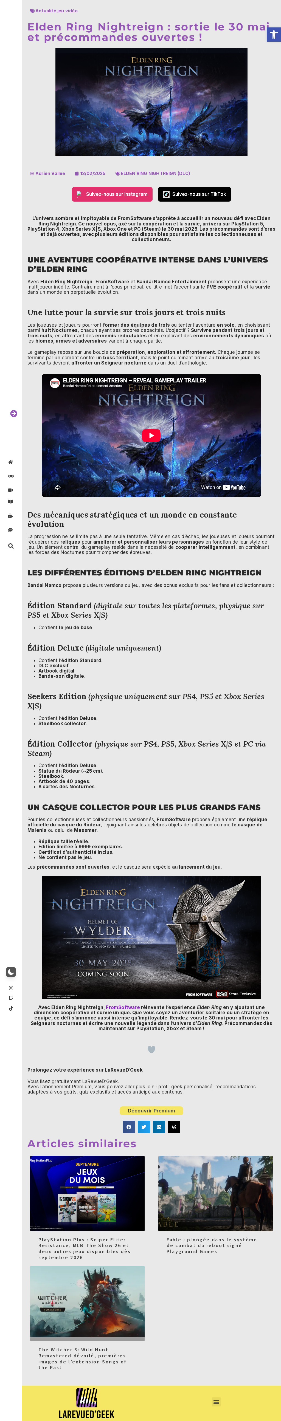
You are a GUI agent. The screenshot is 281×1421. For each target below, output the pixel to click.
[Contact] (11, 529)
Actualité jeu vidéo (56, 10)
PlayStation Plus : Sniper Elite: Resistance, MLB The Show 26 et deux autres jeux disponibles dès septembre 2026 (84, 1248)
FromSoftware (123, 1007)
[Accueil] (11, 462)
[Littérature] (11, 501)
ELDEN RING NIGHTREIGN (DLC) (155, 173)
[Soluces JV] (11, 515)
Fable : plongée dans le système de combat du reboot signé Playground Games (212, 1245)
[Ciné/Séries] (11, 490)
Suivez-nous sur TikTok (199, 194)
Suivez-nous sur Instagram (117, 194)
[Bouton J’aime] (151, 1050)
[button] (274, 34)
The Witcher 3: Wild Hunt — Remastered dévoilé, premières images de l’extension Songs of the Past (82, 1358)
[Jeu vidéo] (11, 476)
